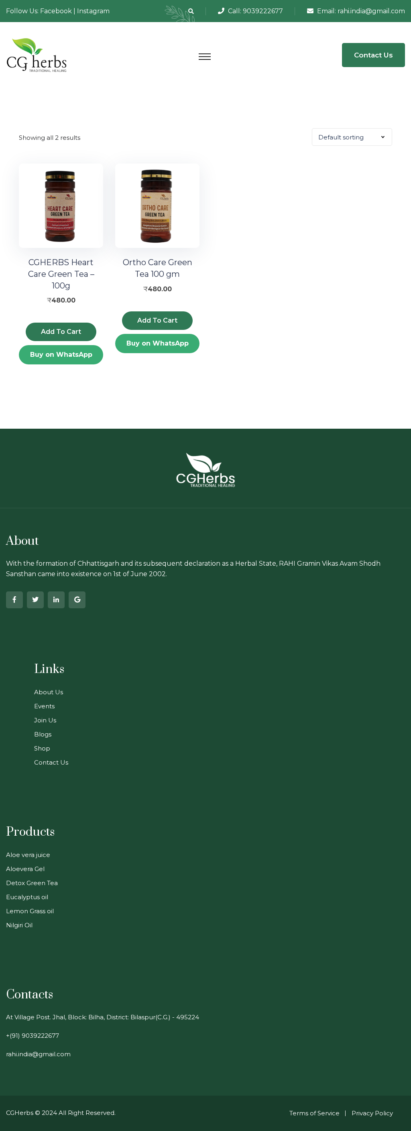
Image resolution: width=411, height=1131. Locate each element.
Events (44, 706)
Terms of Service (314, 1113)
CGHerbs (19, 1113)
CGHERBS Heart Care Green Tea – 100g (61, 274)
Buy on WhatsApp (61, 354)
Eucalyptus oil (27, 897)
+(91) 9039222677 (32, 1035)
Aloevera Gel (25, 869)
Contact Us (373, 55)
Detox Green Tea (32, 883)
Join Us (45, 720)
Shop (42, 748)
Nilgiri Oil (19, 925)
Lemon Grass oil (30, 911)
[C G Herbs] (36, 54)
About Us (48, 692)
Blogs (42, 734)
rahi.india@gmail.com (371, 11)
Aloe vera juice (28, 855)
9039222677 (263, 11)
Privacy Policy (372, 1113)
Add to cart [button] (61, 331)
